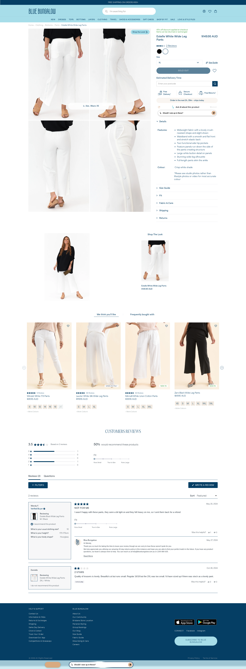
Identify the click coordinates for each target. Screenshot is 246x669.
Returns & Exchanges (38, 620)
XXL (149, 407)
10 (35, 407)
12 (40, 407)
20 (60, 407)
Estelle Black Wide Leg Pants (52, 517)
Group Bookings (79, 627)
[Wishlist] (210, 11)
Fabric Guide (78, 638)
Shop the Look (139, 32)
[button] (166, 45)
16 (50, 407)
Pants (57, 25)
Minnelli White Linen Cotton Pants (141, 396)
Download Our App (37, 638)
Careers (76, 644)
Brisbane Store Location (83, 620)
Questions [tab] (49, 476)
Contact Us (33, 614)
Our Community (79, 617)
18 (55, 407)
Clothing (39, 25)
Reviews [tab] (34, 476)
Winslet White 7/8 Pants (38, 396)
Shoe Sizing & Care (81, 641)
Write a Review (206, 486)
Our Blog (76, 631)
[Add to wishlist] (68, 326)
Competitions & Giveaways (40, 641)
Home (31, 25)
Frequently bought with (142, 314)
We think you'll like (106, 314)
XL (94, 407)
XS (177, 403)
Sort (192, 495)
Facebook (190, 631)
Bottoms (49, 25)
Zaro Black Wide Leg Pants (187, 393)
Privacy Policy (194, 658)
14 (45, 407)
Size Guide (77, 634)
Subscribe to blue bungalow (195, 641)
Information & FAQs (37, 617)
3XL (211, 403)
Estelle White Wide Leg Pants (52, 579)
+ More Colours (32, 411)
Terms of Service (210, 658)
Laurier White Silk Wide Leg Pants (92, 396)
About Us (76, 614)
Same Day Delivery (37, 627)
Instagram (201, 631)
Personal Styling (79, 624)
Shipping (32, 624)
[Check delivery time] (215, 83)
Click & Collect (35, 631)
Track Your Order (36, 634)
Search (105, 12)
